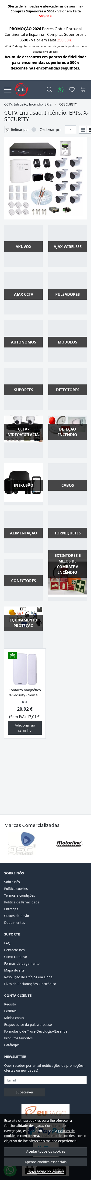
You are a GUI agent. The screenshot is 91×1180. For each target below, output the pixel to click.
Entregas (11, 909)
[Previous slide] (9, 843)
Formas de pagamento (21, 963)
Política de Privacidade (21, 902)
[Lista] (83, 130)
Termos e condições (19, 895)
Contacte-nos (14, 950)
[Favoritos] (72, 89)
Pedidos (10, 1011)
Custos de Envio (16, 915)
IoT (25, 702)
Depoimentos (14, 922)
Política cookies (16, 888)
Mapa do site (14, 970)
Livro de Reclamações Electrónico (30, 984)
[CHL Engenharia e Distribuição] (19, 89)
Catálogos (12, 1045)
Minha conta (14, 1018)
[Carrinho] (83, 89)
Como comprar (15, 956)
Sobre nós (12, 882)
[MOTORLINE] (69, 852)
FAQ (7, 943)
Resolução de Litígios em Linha (28, 977)
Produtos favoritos (18, 1038)
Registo (10, 1004)
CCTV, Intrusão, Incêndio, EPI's (28, 104)
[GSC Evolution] (22, 852)
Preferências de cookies (45, 1172)
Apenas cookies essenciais (45, 1161)
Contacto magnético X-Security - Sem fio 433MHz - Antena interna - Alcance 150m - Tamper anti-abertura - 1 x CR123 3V (24, 692)
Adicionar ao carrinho (25, 728)
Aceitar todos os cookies (45, 1151)
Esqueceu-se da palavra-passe (28, 1024)
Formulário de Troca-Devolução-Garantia (35, 1031)
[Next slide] (82, 843)
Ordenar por (51, 129)
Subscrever (24, 1092)
